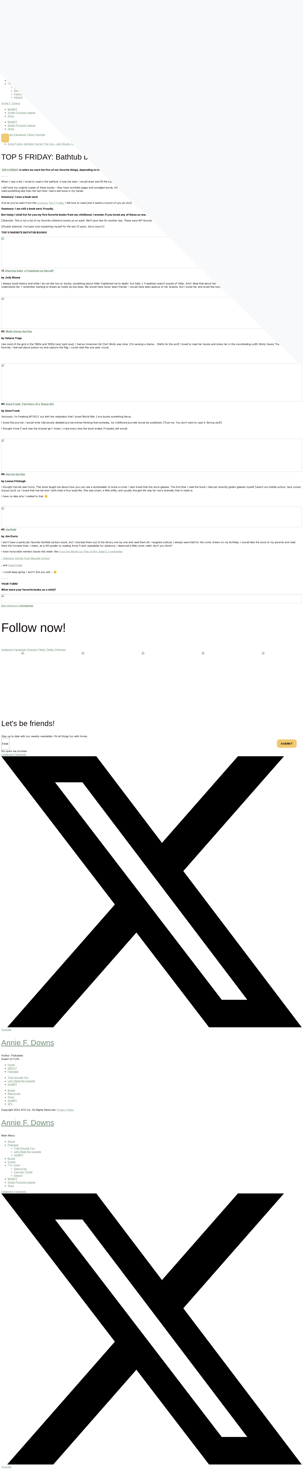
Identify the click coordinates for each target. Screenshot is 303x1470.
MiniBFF (12, 109)
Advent (18, 97)
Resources (20, 1168)
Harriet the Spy (15, 474)
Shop (11, 116)
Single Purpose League (21, 112)
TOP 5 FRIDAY (9, 169)
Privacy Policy (65, 1109)
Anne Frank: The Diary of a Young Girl (30, 404)
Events (12, 1162)
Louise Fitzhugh (80, 144)
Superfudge (99, 144)
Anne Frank (15, 144)
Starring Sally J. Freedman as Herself (29, 270)
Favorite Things (23, 1172)
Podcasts (13, 1145)
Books (11, 1158)
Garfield (28, 144)
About (11, 1141)
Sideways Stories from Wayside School (26, 558)
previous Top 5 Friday (50, 202)
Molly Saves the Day (19, 331)
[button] (151, 1135)
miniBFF (19, 1155)
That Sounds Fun (24, 1148)
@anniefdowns (17, 605)
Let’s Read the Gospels (27, 1151)
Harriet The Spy (44, 144)
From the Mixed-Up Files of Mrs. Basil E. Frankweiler (91, 551)
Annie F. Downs (10, 103)
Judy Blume (62, 144)
